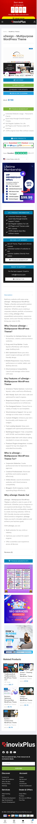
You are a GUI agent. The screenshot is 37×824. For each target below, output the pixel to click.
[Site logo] (18, 22)
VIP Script (7, 696)
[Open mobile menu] (2, 22)
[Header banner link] (18, 9)
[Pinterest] (6, 769)
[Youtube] (14, 769)
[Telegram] (10, 769)
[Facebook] (2, 769)
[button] (17, 81)
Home (5, 31)
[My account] (33, 22)
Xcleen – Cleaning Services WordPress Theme (23, 690)
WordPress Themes (14, 31)
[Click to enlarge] (7, 76)
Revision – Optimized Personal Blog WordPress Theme (9, 714)
